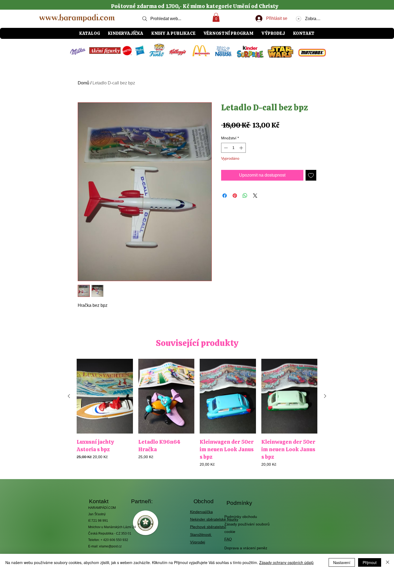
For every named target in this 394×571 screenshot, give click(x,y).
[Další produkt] (325, 396)
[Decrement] (225, 147)
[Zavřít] (387, 562)
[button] (216, 17)
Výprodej (197, 542)
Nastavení (341, 562)
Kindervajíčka (201, 512)
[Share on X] (255, 195)
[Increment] (241, 147)
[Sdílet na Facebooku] (224, 195)
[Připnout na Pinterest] (235, 195)
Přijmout (370, 562)
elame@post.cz (110, 546)
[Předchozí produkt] (69, 396)
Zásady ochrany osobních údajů (286, 562)
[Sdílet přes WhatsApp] (245, 195)
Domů (83, 83)
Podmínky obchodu (240, 516)
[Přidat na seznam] (311, 175)
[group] (197, 413)
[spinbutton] (233, 147)
